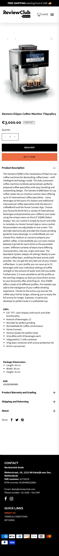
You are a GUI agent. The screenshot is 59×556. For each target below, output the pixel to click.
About (5, 411)
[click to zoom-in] (51, 39)
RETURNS (9, 520)
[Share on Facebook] (11, 419)
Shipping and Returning (15, 401)
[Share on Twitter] (17, 419)
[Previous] (7, 39)
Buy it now (29, 157)
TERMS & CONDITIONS (16, 516)
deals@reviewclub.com (23, 489)
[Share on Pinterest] (22, 419)
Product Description (13, 168)
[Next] (15, 39)
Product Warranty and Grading (19, 392)
